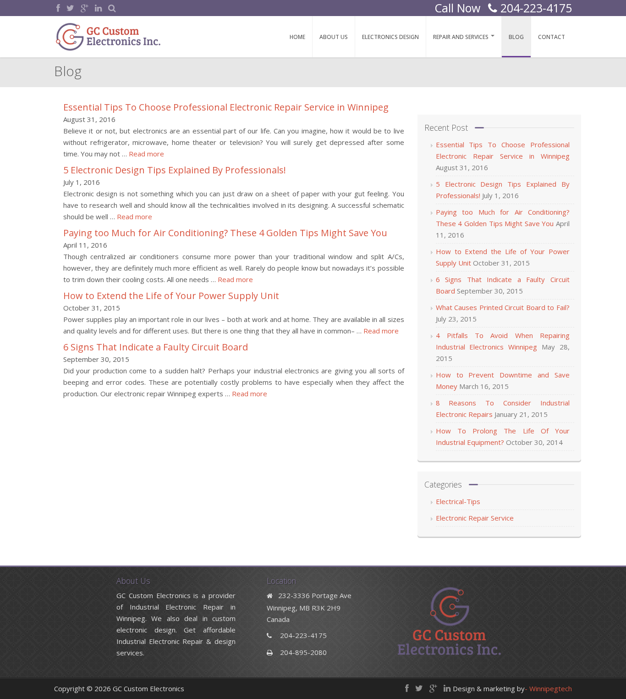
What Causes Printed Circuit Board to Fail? (503, 307)
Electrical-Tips (458, 501)
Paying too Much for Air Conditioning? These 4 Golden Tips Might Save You (225, 233)
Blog (516, 37)
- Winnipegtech (548, 688)
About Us (333, 37)
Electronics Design (390, 37)
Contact (551, 37)
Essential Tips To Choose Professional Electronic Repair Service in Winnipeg (226, 107)
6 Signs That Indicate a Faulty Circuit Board (155, 347)
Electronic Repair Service (475, 517)
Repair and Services (461, 37)
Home (297, 37)
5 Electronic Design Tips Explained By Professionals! (174, 170)
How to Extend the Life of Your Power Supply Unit (171, 295)
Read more (146, 153)
